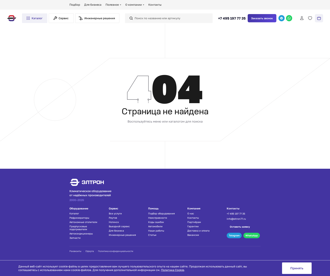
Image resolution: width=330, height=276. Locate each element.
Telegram (234, 235)
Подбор (74, 4)
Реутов (113, 217)
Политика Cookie (172, 270)
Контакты (155, 4)
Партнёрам (194, 222)
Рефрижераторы (79, 217)
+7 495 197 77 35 (232, 18)
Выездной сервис (119, 226)
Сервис (64, 18)
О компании (133, 4)
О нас (190, 213)
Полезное (112, 4)
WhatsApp (251, 235)
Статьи (152, 234)
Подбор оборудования (161, 213)
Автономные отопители (83, 222)
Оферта (89, 251)
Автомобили (155, 226)
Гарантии (193, 226)
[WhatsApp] (289, 18)
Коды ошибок (156, 222)
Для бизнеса (92, 4)
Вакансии (193, 234)
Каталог (37, 18)
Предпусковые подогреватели (78, 228)
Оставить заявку (240, 226)
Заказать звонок (262, 18)
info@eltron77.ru (236, 218)
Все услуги (115, 213)
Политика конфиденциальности (115, 251)
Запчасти (75, 237)
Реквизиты (75, 251)
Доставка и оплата (198, 230)
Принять (296, 268)
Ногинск (114, 222)
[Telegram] (281, 18)
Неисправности (157, 217)
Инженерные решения (122, 234)
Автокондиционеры (81, 233)
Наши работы (156, 230)
